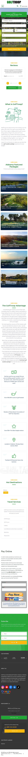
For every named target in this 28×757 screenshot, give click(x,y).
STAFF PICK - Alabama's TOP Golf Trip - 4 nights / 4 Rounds (13, 207)
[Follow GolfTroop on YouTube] (6, 687)
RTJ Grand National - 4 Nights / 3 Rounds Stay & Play (14, 283)
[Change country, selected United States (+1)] (3, 40)
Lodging (5, 492)
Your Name (4, 23)
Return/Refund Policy (17, 753)
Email (3, 33)
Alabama (3, 743)
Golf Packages (7, 518)
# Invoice (4, 582)
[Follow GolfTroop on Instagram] (2, 687)
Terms (13, 45)
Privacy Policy (8, 45)
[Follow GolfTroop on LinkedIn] (14, 687)
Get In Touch (12, 717)
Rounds (4, 28)
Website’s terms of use (5, 753)
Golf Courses (6, 522)
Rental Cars (6, 532)
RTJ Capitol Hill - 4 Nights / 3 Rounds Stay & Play (13, 264)
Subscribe (13, 642)
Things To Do (6, 535)
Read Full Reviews (12, 87)
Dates (3, 18)
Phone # (3, 38)
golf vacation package (9, 144)
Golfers (16, 28)
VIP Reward (17, 355)
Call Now (14, 731)
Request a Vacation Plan (14, 49)
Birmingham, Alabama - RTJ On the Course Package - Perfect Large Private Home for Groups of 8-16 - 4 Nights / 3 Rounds (13, 225)
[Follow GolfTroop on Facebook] (10, 687)
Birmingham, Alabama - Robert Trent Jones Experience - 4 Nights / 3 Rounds (13, 245)
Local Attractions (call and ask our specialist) (13, 529)
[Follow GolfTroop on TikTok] (18, 687)
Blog (2, 754)
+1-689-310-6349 (11, 572)
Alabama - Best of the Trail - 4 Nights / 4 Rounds (12, 188)
